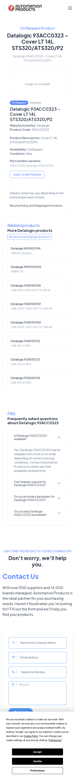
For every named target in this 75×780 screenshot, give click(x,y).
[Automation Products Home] (24, 8)
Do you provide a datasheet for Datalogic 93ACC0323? (34, 498)
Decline (37, 761)
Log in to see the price (27, 174)
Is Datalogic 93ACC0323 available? (30, 437)
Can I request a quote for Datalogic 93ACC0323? (30, 483)
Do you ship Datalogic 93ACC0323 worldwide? (30, 512)
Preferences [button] (55, 740)
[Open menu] (70, 8)
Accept (37, 752)
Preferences (37, 770)
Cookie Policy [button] (31, 736)
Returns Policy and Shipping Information (36, 205)
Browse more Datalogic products (29, 236)
